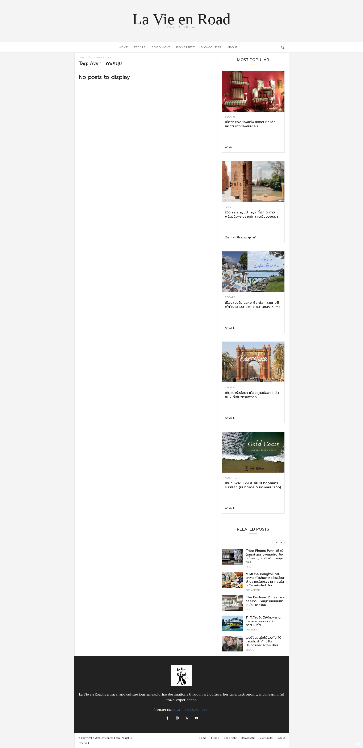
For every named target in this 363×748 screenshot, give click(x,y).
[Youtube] (196, 718)
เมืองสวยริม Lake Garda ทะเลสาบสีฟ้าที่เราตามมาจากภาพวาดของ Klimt (252, 304)
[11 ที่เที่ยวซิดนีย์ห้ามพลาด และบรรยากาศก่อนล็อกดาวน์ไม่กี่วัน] (232, 623)
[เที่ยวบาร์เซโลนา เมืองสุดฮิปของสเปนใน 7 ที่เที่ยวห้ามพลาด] (253, 362)
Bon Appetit (185, 47)
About (232, 47)
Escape (139, 47)
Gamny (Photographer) (240, 237)
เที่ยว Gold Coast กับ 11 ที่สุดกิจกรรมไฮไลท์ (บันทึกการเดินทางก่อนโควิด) (253, 485)
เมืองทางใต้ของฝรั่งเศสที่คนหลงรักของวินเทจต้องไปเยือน (250, 124)
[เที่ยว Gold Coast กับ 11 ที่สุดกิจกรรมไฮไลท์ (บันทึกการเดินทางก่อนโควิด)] (253, 452)
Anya (228, 147)
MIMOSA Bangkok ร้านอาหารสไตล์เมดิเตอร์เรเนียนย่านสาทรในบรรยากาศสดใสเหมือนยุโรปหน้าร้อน (265, 580)
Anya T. (230, 328)
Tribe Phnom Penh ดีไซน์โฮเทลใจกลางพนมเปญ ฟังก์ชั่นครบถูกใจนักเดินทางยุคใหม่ (264, 556)
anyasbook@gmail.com (190, 710)
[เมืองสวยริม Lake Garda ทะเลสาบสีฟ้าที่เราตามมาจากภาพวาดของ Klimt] (253, 271)
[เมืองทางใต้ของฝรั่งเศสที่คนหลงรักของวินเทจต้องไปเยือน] (253, 91)
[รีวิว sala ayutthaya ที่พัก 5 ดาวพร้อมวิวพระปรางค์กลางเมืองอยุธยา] (253, 181)
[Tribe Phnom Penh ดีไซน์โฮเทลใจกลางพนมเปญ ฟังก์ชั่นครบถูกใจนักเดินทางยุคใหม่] (232, 557)
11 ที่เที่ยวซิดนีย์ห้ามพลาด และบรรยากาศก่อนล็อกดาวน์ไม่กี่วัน (263, 621)
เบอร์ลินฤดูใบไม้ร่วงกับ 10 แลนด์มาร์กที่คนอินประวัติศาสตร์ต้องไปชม (263, 641)
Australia (232, 477)
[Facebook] (167, 718)
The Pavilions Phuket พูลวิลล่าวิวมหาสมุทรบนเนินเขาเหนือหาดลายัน (265, 601)
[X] (187, 718)
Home (123, 47)
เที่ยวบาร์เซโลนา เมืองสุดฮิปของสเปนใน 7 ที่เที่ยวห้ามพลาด (252, 395)
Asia (228, 207)
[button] (282, 47)
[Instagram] (177, 718)
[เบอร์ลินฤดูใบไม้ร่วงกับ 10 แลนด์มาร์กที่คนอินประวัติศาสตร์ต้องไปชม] (232, 643)
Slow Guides (211, 47)
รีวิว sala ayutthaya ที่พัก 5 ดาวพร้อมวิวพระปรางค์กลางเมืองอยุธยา (251, 214)
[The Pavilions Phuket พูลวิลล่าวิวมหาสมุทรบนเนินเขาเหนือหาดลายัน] (232, 603)
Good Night (160, 47)
